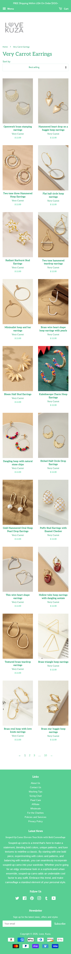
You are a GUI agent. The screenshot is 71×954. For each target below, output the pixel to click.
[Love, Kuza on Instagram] (39, 899)
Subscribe (59, 923)
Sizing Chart (35, 796)
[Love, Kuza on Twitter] (17, 899)
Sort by (6, 61)
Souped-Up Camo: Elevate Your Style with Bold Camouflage (35, 837)
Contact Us (35, 787)
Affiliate (35, 804)
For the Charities (35, 813)
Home (5, 47)
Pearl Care (35, 800)
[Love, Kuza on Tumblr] (46, 899)
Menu (10, 8)
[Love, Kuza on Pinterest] (32, 899)
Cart (65, 8)
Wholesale (35, 808)
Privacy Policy (35, 821)
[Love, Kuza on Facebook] (25, 899)
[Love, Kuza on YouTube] (54, 899)
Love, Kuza (44, 934)
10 (45, 755)
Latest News (35, 831)
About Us (35, 783)
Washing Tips (35, 791)
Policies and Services (35, 817)
